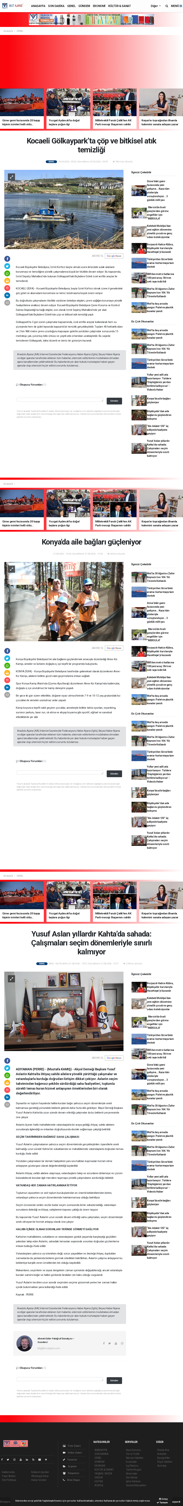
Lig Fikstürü (132, 1465)
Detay (164, 1499)
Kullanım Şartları (40, 1472)
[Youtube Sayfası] (22, 1459)
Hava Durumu (133, 1450)
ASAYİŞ (99, 1485)
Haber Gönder (38, 1480)
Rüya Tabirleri (164, 1461)
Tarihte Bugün (134, 1469)
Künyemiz (73, 1473)
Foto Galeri (74, 1445)
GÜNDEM (84, 6)
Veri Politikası (9, 1480)
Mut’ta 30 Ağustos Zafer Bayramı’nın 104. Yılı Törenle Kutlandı (161, 292)
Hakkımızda (8, 1472)
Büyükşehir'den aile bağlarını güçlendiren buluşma (159, 415)
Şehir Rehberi (133, 1481)
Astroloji (161, 1465)
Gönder (114, 400)
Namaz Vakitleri (134, 1457)
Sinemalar (131, 1473)
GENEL (71, 6)
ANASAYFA (38, 6)
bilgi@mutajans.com (49, 1348)
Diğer (155, 6)
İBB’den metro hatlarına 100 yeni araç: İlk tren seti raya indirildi (160, 278)
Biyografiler (163, 1457)
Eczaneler (131, 1461)
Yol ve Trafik (133, 1453)
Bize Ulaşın (73, 1480)
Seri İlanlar (132, 1477)
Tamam (163, 1502)
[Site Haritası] (41, 1459)
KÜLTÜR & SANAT (119, 6)
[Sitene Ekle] (47, 1459)
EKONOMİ (99, 6)
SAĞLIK (99, 1477)
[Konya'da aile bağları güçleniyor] (63, 601)
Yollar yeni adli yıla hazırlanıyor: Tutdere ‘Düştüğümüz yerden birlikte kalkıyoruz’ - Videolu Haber (159, 382)
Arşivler (72, 1466)
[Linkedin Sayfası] (28, 1459)
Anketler (162, 1453)
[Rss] (34, 1459)
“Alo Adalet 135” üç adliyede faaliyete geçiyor (158, 430)
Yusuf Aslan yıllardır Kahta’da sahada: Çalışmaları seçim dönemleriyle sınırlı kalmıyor (158, 448)
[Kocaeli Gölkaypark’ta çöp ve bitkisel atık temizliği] (63, 209)
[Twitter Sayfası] (9, 1459)
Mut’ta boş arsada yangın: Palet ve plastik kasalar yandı (160, 307)
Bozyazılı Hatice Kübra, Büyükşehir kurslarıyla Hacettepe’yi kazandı (160, 248)
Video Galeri (74, 1452)
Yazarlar (72, 1459)
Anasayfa (8, 31)
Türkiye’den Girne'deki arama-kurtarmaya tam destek (160, 263)
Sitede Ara (163, 1450)
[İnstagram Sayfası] (15, 1459)
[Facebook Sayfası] (3, 1459)
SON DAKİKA (56, 6)
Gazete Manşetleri (136, 1485)
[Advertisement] (91, 62)
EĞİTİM (99, 1481)
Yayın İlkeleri (8, 1476)
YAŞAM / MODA (103, 1473)
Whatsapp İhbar (40, 1476)
